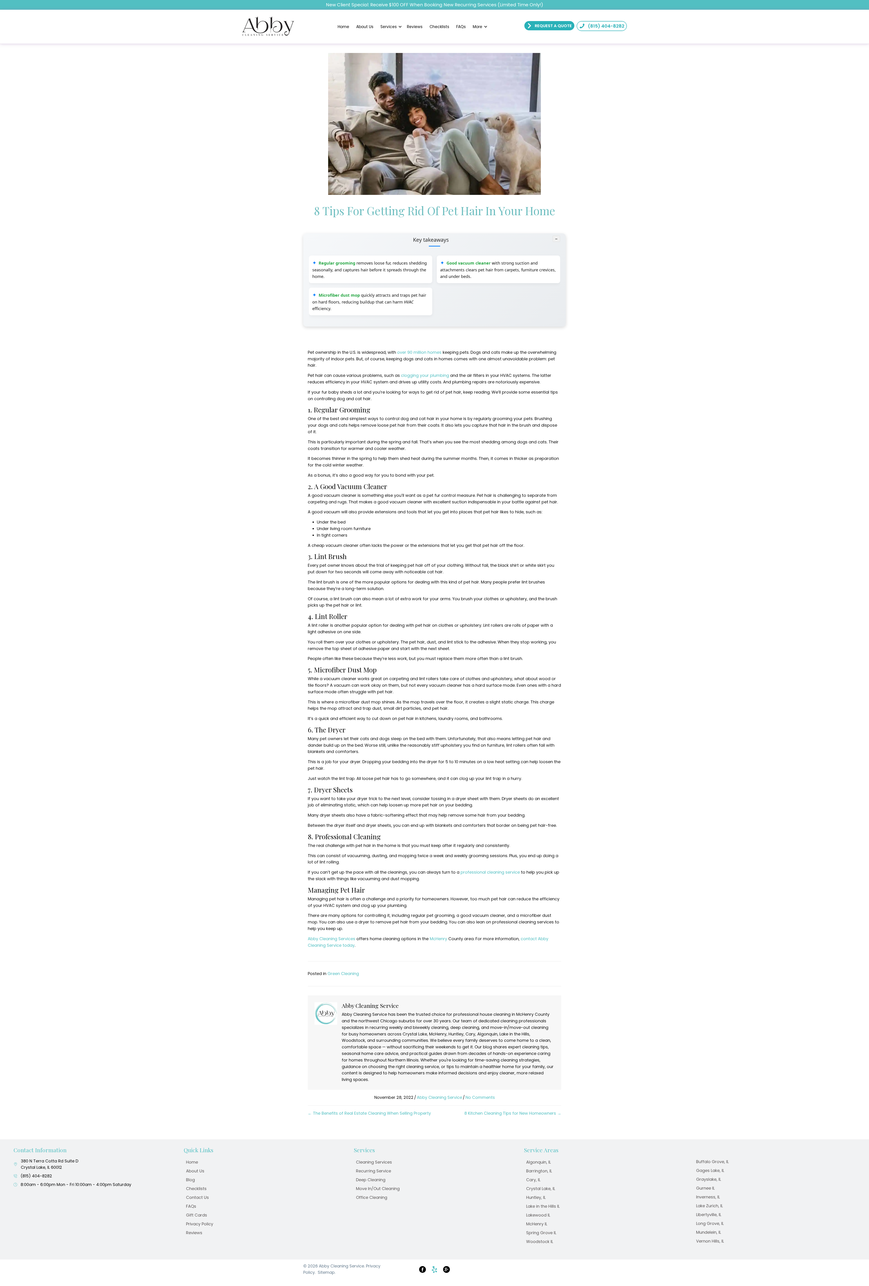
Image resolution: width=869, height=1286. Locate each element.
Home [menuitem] (343, 26)
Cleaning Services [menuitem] (374, 1162)
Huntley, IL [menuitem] (536, 1197)
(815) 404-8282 (36, 1176)
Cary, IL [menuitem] (533, 1180)
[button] (400, 27)
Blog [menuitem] (190, 1180)
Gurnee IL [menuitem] (705, 1188)
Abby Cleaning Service (439, 1097)
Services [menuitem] (388, 26)
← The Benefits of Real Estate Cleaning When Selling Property (369, 1113)
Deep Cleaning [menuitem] (370, 1180)
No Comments (480, 1097)
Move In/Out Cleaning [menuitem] (378, 1188)
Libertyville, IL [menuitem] (708, 1214)
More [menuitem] (477, 26)
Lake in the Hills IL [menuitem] (543, 1206)
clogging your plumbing (425, 375)
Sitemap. (326, 1272)
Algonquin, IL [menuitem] (538, 1162)
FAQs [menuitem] (461, 26)
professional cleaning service (490, 872)
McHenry (438, 939)
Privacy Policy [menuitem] (199, 1224)
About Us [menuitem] (364, 26)
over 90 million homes (419, 352)
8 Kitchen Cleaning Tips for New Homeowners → (512, 1113)
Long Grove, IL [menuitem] (710, 1223)
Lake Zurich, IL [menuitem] (709, 1206)
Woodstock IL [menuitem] (539, 1241)
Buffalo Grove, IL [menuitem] (712, 1161)
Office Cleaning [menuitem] (371, 1197)
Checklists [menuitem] (439, 26)
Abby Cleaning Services (331, 939)
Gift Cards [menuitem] (196, 1215)
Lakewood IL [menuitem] (538, 1215)
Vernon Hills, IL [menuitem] (710, 1241)
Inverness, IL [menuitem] (708, 1197)
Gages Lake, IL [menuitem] (710, 1170)
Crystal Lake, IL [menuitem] (540, 1188)
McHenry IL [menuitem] (536, 1224)
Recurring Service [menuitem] (373, 1171)
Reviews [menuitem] (415, 26)
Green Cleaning (343, 973)
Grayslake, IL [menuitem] (708, 1179)
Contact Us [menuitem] (197, 1197)
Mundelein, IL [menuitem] (708, 1232)
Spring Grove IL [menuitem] (541, 1233)
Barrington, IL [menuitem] (539, 1171)
